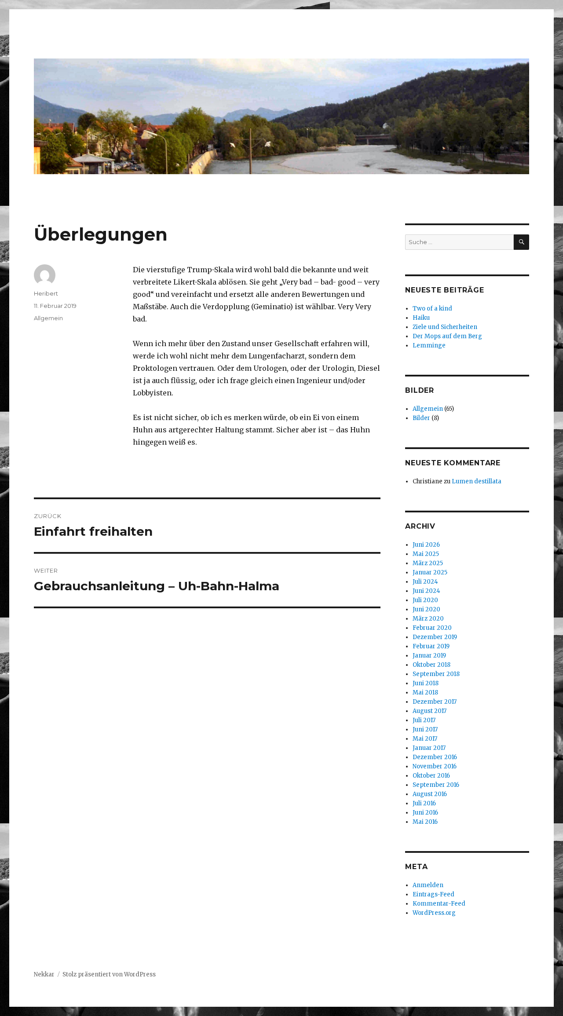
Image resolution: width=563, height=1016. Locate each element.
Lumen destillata (476, 481)
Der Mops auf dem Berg (447, 336)
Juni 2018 (426, 683)
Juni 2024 (426, 591)
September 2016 (436, 785)
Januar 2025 (430, 572)
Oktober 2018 (431, 665)
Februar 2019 (431, 646)
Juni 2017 (425, 729)
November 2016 (435, 766)
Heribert (46, 293)
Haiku (421, 318)
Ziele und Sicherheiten (445, 327)
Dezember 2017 (435, 701)
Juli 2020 (425, 600)
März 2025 (428, 563)
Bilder (421, 418)
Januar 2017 (429, 748)
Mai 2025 (426, 554)
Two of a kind (432, 308)
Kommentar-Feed (439, 903)
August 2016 (430, 794)
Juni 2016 (425, 812)
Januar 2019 (429, 655)
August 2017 (429, 711)
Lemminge (429, 345)
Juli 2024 (425, 581)
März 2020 (428, 618)
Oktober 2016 (431, 775)
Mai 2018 (425, 692)
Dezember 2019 (435, 637)
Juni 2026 (426, 544)
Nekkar (44, 974)
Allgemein (48, 318)
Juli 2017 (424, 720)
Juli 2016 (424, 803)
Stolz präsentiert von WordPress (109, 974)
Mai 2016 (425, 822)
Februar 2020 (432, 628)
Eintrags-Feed (433, 894)
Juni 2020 (426, 609)
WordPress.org (434, 913)
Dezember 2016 (435, 757)
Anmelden (428, 885)
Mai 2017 (425, 738)
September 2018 (436, 674)
